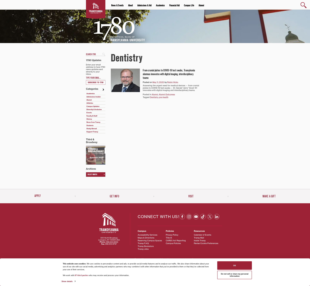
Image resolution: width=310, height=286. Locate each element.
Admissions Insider (93, 97)
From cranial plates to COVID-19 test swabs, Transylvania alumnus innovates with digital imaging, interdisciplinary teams (169, 74)
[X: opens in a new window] (210, 216)
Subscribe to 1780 (96, 82)
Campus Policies (173, 243)
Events (89, 113)
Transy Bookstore (146, 246)
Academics (160, 5)
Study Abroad (91, 129)
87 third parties (81, 275)
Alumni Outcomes (167, 94)
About (130, 5)
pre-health (163, 97)
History (89, 119)
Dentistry (154, 97)
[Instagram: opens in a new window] (189, 216)
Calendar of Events (202, 235)
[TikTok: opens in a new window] (203, 216)
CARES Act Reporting (176, 240)
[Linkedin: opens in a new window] (216, 216)
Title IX (169, 238)
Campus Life (189, 5)
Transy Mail (199, 238)
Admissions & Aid (144, 5)
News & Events (117, 5)
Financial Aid (174, 5)
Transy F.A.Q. (143, 243)
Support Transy (92, 132)
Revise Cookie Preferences (206, 243)
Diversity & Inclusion (94, 109)
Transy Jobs (143, 249)
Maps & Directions (146, 238)
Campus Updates (92, 106)
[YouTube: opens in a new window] (196, 216)
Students (89, 125)
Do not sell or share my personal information (234, 275)
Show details (67, 281)
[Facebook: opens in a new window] (182, 216)
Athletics (89, 103)
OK (234, 265)
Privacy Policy (172, 235)
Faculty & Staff (91, 116)
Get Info (114, 196)
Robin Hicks (172, 82)
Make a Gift (269, 196)
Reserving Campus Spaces (150, 240)
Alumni (201, 5)
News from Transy (93, 122)
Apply (37, 196)
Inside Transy (200, 240)
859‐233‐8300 (112, 242)
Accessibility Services (147, 235)
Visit (191, 196)
